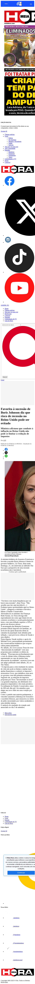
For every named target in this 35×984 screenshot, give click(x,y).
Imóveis (11, 145)
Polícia (11, 138)
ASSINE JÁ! (5, 305)
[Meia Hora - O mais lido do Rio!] (17, 173)
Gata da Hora (9, 321)
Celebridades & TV (11, 319)
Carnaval (7, 162)
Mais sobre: (8, 713)
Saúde (10, 143)
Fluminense (12, 155)
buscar (5, 377)
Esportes (7, 150)
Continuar (21, 873)
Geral (6, 136)
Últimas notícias (9, 134)
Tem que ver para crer (11, 147)
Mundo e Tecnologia (15, 141)
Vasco (10, 157)
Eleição (7, 714)
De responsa (12, 140)
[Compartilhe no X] (6, 453)
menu (6, 3)
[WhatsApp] (6, 457)
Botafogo (11, 152)
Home (6, 160)
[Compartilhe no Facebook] (6, 450)
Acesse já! (4, 131)
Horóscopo (8, 314)
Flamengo (12, 153)
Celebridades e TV (10, 159)
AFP (4, 440)
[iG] (19, 6)
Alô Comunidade (10, 148)
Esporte (7, 820)
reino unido (12, 714)
